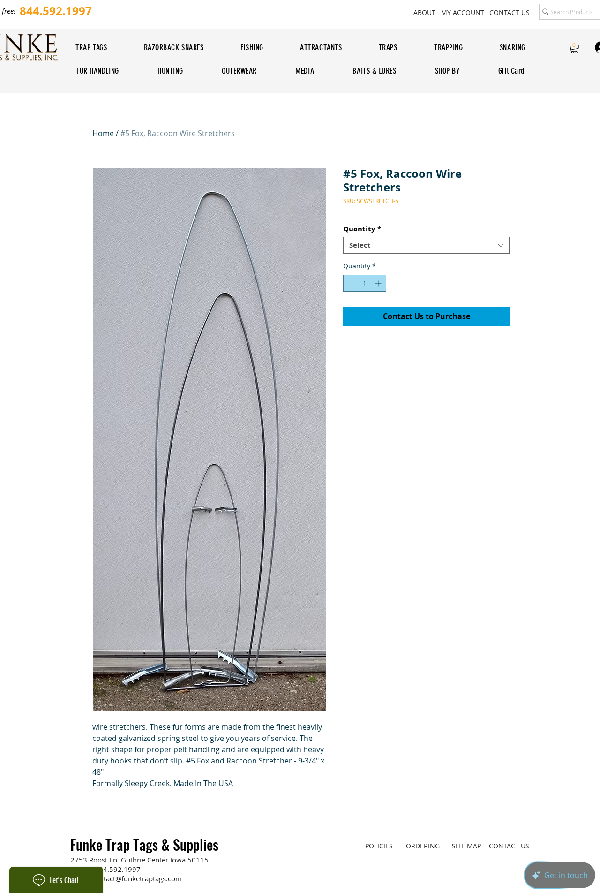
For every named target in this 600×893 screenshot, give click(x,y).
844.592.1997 (118, 869)
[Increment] (379, 283)
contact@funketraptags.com (137, 878)
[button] (574, 48)
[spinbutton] (364, 283)
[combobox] (426, 245)
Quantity (362, 229)
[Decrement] (350, 283)
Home (103, 133)
